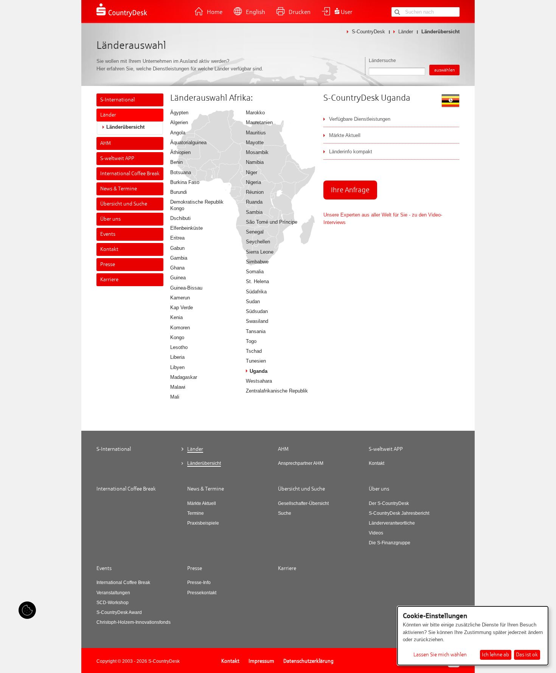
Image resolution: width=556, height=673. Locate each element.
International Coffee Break (130, 173)
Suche (284, 513)
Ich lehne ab (495, 654)
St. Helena (257, 281)
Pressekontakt (201, 592)
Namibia (255, 162)
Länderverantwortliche (392, 523)
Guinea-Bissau (186, 288)
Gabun (177, 248)
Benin (176, 162)
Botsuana (180, 172)
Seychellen (258, 242)
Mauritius (256, 133)
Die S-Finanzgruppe (389, 542)
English (255, 12)
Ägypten (179, 112)
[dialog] (472, 635)
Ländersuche (382, 60)
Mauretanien (259, 122)
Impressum (261, 661)
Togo (251, 341)
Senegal (255, 232)
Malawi (177, 387)
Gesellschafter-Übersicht (303, 503)
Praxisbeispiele (203, 523)
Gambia (178, 258)
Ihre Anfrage (350, 190)
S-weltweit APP (117, 158)
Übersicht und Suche (123, 204)
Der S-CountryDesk (389, 503)
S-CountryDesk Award (119, 612)
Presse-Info (199, 582)
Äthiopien (180, 152)
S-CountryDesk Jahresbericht (399, 513)
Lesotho (179, 347)
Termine (195, 513)
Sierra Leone (259, 252)
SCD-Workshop (112, 602)
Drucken (300, 12)
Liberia (177, 357)
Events (107, 234)
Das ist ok (527, 654)
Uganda (258, 371)
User (347, 12)
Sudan (253, 301)
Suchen (397, 12)
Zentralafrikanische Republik (277, 391)
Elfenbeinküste (186, 228)
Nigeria (253, 182)
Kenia (176, 317)
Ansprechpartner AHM (300, 463)
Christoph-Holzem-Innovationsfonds (133, 622)
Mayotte (255, 142)
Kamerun (180, 298)
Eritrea (177, 238)
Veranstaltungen (113, 592)
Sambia (254, 212)
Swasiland (257, 321)
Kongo (177, 337)
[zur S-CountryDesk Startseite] (122, 16)
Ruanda (254, 202)
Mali (174, 397)
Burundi (178, 192)
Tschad (254, 351)
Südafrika (256, 291)
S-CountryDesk (368, 31)
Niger (251, 172)
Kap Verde (181, 307)
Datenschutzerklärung (308, 661)
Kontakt (109, 249)
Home (214, 12)
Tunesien (256, 361)
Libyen (177, 367)
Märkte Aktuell (201, 503)
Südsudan (257, 311)
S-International (117, 100)
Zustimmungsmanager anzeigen (27, 610)
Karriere (109, 279)
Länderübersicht (125, 127)
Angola (177, 133)
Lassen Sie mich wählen (440, 654)
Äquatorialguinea (188, 142)
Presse (107, 264)
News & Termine (118, 189)
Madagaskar (183, 377)
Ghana (177, 268)
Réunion (255, 192)
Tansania (256, 331)
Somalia (255, 271)
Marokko (255, 112)
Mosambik (257, 152)
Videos (376, 533)
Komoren (180, 327)
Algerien (179, 122)
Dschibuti (180, 218)
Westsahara (259, 381)
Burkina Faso (184, 182)
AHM (105, 143)
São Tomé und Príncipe (271, 222)
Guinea (178, 277)
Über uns (110, 219)
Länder (405, 31)
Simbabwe (257, 262)
